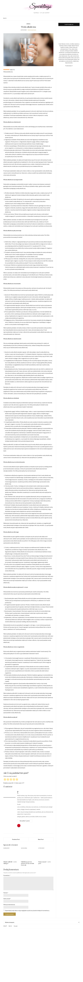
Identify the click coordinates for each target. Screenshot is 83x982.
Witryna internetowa (9, 904)
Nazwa (5, 892)
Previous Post (16, 839)
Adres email (7, 898)
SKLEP (5, 926)
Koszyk (15, 926)
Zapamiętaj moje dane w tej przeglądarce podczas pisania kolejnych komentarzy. (27, 910)
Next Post (41, 839)
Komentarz (6, 875)
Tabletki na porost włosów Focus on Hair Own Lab (27, 863)
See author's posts (25, 821)
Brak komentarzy (32, 30)
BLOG (4, 18)
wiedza (28, 23)
